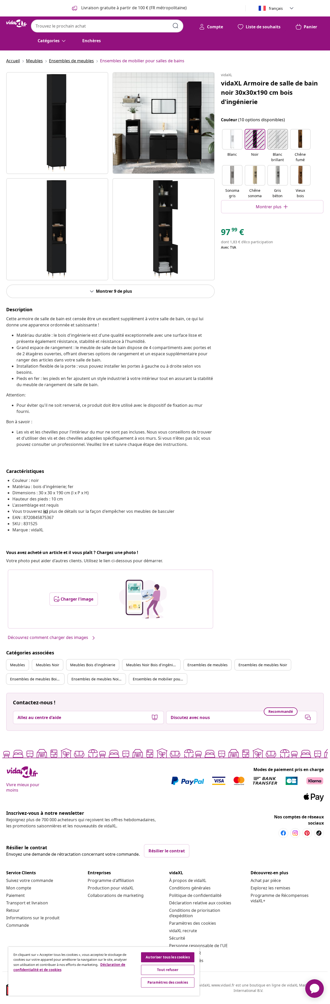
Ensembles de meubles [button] (207, 664)
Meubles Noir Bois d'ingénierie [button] (153, 664)
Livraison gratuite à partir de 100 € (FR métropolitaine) (133, 8)
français (276, 8)
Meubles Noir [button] (47, 664)
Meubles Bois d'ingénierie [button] (92, 664)
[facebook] (283, 833)
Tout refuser (167, 969)
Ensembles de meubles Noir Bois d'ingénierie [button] (98, 679)
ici (45, 511)
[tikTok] (318, 833)
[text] (232, 233)
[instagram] (295, 833)
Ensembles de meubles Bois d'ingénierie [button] (37, 679)
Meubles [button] (17, 664)
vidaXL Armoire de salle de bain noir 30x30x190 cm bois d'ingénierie (269, 92)
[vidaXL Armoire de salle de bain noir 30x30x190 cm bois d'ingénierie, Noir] (57, 123)
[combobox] (107, 26)
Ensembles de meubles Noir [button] (262, 664)
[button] (232, 146)
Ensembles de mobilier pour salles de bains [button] (160, 679)
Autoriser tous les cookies (167, 957)
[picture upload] (142, 599)
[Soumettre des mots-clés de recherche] (175, 26)
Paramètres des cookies (192, 923)
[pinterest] (307, 833)
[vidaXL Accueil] (16, 23)
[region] (104, 971)
